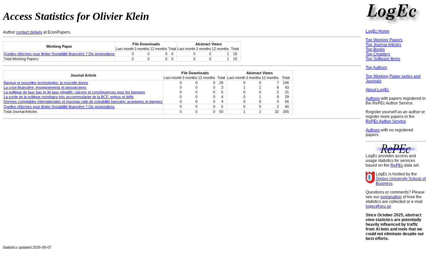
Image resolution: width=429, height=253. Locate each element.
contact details (29, 32)
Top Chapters (378, 54)
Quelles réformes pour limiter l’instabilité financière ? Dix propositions (59, 106)
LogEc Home (377, 31)
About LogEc (377, 89)
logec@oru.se (378, 206)
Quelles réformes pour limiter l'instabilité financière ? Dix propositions (59, 54)
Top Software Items (383, 58)
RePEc (396, 165)
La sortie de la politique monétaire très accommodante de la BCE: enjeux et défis (69, 97)
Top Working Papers (384, 40)
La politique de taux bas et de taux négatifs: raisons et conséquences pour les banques (74, 92)
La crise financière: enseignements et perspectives (45, 87)
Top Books (375, 49)
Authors (373, 98)
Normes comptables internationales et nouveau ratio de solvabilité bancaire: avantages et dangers (83, 101)
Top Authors (376, 67)
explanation (391, 197)
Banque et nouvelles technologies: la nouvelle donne (46, 83)
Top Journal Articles (383, 44)
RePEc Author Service (386, 121)
